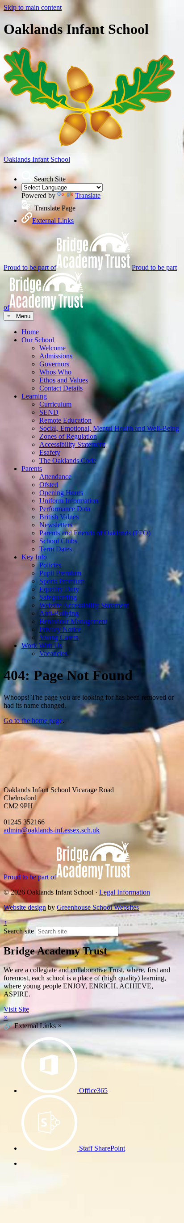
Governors (54, 364)
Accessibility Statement (72, 444)
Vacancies (53, 653)
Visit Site (16, 1009)
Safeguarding (58, 597)
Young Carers (58, 637)
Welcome (52, 348)
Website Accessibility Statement (84, 605)
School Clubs (58, 541)
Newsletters (55, 525)
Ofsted (48, 484)
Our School (37, 340)
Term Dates (55, 549)
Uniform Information (68, 500)
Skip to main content (33, 7)
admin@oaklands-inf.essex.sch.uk (52, 830)
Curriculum (55, 404)
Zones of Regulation (68, 436)
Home (30, 332)
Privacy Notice (60, 629)
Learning (34, 396)
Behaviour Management (73, 621)
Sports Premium (61, 581)
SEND (49, 412)
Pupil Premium (60, 573)
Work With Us (41, 645)
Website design (25, 907)
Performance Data (64, 509)
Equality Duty (59, 589)
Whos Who (55, 372)
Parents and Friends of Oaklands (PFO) (95, 533)
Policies (50, 565)
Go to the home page (33, 720)
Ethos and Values (63, 380)
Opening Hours (61, 492)
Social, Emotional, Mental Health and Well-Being (109, 428)
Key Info (34, 557)
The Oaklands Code (67, 460)
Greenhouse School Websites (98, 907)
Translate (87, 195)
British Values (59, 517)
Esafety (49, 452)
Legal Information (124, 892)
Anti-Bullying (59, 613)
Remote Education (65, 420)
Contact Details (61, 388)
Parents (31, 468)
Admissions (55, 356)
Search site (19, 931)
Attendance (55, 476)
